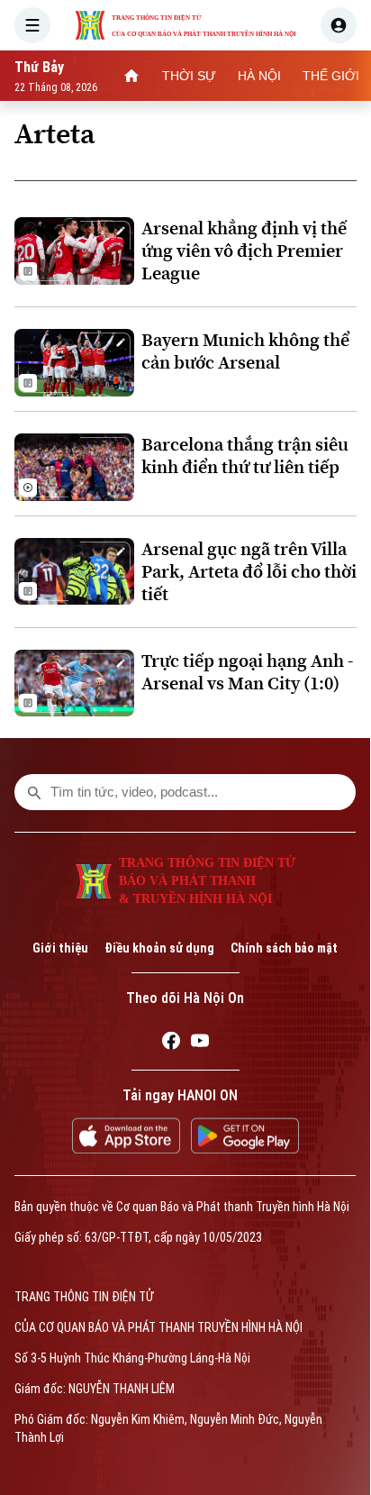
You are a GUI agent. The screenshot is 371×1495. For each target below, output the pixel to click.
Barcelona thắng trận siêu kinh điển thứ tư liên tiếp (244, 456)
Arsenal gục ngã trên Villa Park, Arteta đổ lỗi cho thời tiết (249, 572)
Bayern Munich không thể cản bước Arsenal (245, 351)
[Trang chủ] (131, 75)
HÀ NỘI (259, 75)
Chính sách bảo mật (284, 948)
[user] (339, 25)
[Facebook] (171, 1043)
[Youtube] (200, 1043)
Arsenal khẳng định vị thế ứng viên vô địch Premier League (244, 251)
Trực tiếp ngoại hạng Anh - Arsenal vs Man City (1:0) (247, 672)
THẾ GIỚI (331, 75)
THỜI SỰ (189, 75)
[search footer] (34, 792)
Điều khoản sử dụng (159, 948)
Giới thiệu (60, 948)
